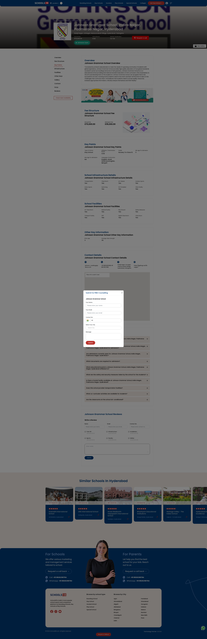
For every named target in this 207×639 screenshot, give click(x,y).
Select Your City (90, 325)
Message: (88, 332)
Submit (90, 343)
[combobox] (88, 320)
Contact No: (89, 317)
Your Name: (89, 302)
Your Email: (89, 310)
